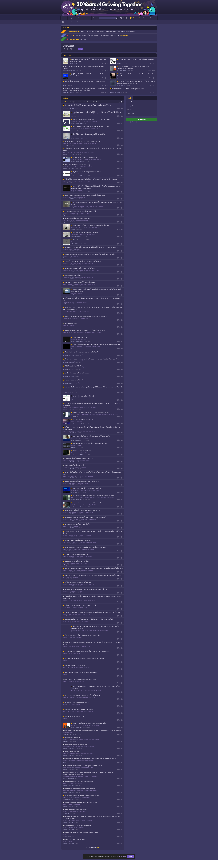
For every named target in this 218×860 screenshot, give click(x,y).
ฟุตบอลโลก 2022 (91, 600)
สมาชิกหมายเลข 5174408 (77, 507)
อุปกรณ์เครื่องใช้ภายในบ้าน (91, 497)
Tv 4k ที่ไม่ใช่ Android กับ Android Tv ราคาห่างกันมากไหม (81, 796)
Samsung (94, 121)
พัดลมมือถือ (82, 39)
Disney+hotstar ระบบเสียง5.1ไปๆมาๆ (75, 810)
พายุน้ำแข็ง (65, 222)
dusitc (64, 85)
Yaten (72, 348)
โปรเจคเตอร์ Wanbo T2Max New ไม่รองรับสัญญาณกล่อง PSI (91, 412)
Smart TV (79, 114)
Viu (79, 653)
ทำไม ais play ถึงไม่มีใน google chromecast (77, 826)
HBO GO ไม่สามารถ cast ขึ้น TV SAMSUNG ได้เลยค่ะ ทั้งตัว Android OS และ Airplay (97, 344)
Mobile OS (70, 107)
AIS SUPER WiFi (81, 206)
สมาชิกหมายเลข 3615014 (69, 514)
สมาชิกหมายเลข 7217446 (69, 676)
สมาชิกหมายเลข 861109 (76, 423)
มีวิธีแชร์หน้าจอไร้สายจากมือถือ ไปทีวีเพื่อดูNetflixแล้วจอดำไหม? (83, 261)
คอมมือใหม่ (65, 270)
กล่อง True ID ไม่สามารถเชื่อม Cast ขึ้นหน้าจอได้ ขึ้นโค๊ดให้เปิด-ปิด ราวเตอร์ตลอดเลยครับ (91, 247)
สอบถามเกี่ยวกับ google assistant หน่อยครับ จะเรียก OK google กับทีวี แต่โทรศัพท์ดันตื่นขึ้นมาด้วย (93, 568)
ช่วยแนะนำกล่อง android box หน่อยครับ (76, 554)
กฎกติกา (128, 122)
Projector (65, 107)
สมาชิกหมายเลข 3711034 (69, 409)
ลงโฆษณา (133, 122)
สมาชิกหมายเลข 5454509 (69, 251)
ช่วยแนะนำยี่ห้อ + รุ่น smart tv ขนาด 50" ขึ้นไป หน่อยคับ (81, 803)
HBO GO (85, 346)
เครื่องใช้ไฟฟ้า (110, 497)
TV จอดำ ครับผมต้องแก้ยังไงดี (82, 451)
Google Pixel (78, 646)
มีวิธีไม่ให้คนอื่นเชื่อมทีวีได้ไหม (73, 366)
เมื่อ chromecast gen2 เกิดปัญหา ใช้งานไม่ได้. (86, 232)
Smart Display (95, 227)
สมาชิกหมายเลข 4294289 (77, 692)
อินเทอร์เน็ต (65, 249)
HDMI (69, 704)
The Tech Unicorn (121, 70)
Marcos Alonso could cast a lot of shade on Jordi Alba (80, 672)
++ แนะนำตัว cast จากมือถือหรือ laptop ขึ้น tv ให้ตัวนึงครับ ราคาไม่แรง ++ (87, 651)
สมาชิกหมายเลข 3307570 (69, 822)
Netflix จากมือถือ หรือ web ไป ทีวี (74, 465)
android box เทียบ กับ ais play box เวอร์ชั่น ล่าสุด (78, 458)
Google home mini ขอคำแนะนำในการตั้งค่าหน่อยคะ (80, 789)
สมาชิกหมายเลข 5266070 (69, 806)
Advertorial (72, 78)
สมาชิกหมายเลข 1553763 (77, 341)
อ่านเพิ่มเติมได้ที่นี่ (121, 856)
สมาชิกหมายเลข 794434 (76, 727)
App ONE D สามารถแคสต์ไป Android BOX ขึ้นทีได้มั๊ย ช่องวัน (82, 695)
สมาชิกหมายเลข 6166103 (69, 521)
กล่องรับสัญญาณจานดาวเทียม (111, 414)
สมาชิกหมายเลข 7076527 (77, 454)
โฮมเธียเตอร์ (79, 504)
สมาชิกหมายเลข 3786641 (69, 313)
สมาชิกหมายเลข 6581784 (69, 720)
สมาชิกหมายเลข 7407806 (69, 528)
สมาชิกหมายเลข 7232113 (69, 662)
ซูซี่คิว (118, 78)
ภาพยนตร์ (98, 332)
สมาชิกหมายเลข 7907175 (69, 369)
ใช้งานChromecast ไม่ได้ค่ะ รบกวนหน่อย (85, 240)
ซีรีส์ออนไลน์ (80, 173)
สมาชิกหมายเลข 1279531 (69, 785)
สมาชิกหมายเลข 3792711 (69, 198)
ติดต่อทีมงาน (146, 122)
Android (77, 556)
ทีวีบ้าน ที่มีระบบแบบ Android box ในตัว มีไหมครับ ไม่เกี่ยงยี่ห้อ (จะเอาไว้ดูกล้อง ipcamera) (90, 179)
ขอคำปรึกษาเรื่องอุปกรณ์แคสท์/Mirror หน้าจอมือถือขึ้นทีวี (90, 723)
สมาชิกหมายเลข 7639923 (69, 478)
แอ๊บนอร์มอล (120, 85)
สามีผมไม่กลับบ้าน (75, 492)
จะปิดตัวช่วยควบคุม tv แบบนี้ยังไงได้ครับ (85, 157)
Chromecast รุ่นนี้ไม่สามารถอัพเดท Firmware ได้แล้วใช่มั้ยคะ (91, 225)
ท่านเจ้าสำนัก (66, 327)
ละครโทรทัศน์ (94, 776)
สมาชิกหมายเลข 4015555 (69, 586)
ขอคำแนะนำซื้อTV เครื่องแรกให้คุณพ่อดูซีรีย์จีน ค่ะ (79, 282)
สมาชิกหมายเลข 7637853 (69, 355)
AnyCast (91, 114)
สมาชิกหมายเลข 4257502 (69, 286)
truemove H (77, 354)
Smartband (65, 391)
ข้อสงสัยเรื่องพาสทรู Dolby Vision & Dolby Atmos (78, 709)
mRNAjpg (65, 648)
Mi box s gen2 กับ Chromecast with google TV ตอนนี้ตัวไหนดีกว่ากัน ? (85, 195)
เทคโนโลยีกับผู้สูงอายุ (85, 431)
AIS (87, 277)
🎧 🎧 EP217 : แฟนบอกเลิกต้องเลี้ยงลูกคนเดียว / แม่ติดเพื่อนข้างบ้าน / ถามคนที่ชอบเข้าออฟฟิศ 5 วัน (102, 31)
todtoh (64, 182)
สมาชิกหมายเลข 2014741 (69, 669)
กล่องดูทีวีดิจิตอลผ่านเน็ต (71, 751)
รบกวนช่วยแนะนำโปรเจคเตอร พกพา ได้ (76, 702)
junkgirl (73, 229)
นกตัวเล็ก (65, 836)
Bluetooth (74, 512)
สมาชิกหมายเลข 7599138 (69, 168)
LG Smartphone (81, 277)
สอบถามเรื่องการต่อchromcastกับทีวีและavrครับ (87, 503)
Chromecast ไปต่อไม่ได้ (80, 337)
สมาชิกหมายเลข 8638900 (69, 265)
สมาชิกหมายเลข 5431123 (69, 639)
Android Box (74, 128)
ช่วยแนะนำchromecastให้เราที (73, 380)
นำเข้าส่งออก (72, 646)
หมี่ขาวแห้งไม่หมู (75, 244)
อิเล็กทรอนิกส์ (74, 293)
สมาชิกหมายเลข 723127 (68, 461)
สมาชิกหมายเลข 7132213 (69, 655)
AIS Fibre (65, 166)
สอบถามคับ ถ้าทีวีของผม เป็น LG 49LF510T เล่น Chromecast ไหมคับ (84, 847)
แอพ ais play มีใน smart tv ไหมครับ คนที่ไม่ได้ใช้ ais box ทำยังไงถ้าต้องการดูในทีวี (89, 619)
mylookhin (73, 130)
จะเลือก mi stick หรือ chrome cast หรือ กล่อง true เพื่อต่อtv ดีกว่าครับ (85, 547)
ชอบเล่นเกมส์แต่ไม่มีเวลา (68, 799)
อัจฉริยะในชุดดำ (66, 616)
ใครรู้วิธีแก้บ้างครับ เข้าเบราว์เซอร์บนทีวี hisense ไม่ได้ (89, 134)
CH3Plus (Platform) (67, 776)
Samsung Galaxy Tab (74, 584)
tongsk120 (73, 447)
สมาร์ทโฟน (73, 114)
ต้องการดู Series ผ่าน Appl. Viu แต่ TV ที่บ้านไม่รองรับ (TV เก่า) (82, 141)
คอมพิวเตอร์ (78, 637)
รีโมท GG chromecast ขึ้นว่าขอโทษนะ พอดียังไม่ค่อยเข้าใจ (82, 635)
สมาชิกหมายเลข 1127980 (69, 334)
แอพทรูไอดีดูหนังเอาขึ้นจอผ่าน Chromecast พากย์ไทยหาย (81, 481)
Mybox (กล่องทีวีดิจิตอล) (85, 143)
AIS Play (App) (90, 166)
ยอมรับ (130, 856)
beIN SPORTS (76, 311)
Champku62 (65, 741)
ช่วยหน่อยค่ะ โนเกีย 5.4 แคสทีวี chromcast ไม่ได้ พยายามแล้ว (91, 436)
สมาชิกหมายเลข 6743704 (69, 362)
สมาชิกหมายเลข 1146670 (69, 706)
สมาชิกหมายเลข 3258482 (69, 609)
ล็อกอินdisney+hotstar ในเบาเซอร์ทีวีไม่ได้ (77, 524)
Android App (76, 166)
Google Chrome (74, 234)
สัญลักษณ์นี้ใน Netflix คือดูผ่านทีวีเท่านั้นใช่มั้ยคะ (87, 172)
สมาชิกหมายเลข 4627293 (69, 154)
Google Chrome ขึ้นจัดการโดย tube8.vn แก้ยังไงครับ (79, 268)
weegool (65, 579)
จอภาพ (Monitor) (89, 512)
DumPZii (119, 63)
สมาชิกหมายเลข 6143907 (69, 699)
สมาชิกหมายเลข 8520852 (77, 295)
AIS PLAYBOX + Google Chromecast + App (77, 165)
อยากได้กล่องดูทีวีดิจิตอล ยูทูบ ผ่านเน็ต (75, 744)
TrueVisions (66, 311)
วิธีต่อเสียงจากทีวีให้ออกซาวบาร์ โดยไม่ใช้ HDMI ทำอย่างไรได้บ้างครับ (94, 495)
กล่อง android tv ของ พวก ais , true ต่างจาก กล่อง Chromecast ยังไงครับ (85, 589)
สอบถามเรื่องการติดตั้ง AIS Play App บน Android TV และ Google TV (84, 81)
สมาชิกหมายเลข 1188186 (69, 558)
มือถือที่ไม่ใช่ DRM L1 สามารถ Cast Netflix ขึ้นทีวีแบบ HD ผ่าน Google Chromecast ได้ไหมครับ (92, 575)
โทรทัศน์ (98, 136)
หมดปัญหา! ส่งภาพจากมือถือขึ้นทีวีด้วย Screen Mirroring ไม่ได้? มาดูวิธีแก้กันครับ (97, 112)
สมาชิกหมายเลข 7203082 (69, 376)
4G (69, 354)
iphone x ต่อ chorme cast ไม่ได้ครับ (74, 840)
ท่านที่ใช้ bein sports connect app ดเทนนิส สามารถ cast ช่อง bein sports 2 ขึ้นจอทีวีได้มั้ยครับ (92, 730)
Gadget (85, 302)
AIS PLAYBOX (83, 166)
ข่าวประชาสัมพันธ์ (141, 119)
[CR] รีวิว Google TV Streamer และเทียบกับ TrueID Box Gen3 (91, 127)
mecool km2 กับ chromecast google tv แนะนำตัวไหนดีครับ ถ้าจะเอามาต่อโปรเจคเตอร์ (90, 758)
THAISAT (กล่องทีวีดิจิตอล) (98, 414)
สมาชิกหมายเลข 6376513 (69, 792)
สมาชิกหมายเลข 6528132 (69, 748)
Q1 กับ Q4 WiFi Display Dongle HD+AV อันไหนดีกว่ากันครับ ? (137, 59)
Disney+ (70, 526)
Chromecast (76, 107)
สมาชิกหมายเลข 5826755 (69, 769)
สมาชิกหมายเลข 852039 (68, 108)
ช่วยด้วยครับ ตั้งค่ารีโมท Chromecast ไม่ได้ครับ (87, 488)
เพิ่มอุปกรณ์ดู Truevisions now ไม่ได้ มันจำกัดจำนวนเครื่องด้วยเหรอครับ (85, 316)
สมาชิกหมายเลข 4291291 (69, 272)
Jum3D (64, 762)
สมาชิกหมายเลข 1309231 (77, 499)
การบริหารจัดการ (75, 542)
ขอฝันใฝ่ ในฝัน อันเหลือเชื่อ (69, 304)
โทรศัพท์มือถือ (96, 114)
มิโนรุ (64, 258)
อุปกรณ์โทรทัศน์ (92, 136)
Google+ (69, 542)
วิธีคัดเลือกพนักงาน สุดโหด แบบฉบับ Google (77, 540)
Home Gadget (81, 128)
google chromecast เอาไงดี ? (73, 275)
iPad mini (92, 152)
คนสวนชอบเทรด (73, 63)
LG (84, 197)
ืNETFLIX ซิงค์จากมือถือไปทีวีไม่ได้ (83, 420)
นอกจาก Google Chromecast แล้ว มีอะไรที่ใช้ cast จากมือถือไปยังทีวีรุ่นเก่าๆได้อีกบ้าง (89, 254)
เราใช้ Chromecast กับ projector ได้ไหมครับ (77, 582)
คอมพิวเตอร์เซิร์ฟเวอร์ (73, 270)
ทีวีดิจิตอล (74, 776)
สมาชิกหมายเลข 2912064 (69, 572)
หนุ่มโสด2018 (66, 813)
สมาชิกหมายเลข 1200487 (77, 440)
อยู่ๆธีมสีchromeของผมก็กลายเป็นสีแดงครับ (77, 373)
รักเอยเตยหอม (74, 632)
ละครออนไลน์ (87, 776)
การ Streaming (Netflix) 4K (72, 737)
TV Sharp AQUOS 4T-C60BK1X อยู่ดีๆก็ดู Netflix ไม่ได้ (128, 88)
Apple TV (80, 302)
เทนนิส (64, 732)
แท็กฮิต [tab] (129, 98)
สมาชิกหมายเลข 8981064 (77, 175)
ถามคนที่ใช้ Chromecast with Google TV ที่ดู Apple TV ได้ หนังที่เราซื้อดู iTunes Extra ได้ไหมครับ (93, 612)
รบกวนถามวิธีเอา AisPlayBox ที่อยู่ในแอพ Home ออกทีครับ (90, 443)
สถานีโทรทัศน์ (79, 697)
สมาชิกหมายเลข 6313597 (77, 208)
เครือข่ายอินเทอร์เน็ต (82, 241)
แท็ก (66, 22)
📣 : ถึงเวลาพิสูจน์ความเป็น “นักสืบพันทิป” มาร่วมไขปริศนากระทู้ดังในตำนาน (97, 35)
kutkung (65, 565)
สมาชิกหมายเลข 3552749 (69, 843)
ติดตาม (80, 49)
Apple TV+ (85, 614)
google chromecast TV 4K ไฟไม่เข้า (84, 396)
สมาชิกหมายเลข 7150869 (69, 623)
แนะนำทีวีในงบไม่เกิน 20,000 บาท (74, 665)
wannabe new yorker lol (68, 92)
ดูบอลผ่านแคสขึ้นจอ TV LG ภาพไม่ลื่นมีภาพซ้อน (78, 782)
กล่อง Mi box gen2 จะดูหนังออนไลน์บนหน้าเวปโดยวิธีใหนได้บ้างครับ (84, 330)
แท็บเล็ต (86, 584)
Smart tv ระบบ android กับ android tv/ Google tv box (80, 679)
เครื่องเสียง (73, 504)
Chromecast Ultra (82, 339)
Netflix (72, 354)
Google (64, 220)
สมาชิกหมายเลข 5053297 (69, 713)
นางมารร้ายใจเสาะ (67, 392)
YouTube (65, 535)
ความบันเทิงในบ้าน (87, 121)
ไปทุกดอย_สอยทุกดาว (76, 236)
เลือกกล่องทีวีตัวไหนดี (70, 323)
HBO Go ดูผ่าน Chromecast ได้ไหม (74, 716)
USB (97, 398)
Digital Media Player (102, 497)
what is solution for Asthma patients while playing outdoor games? (84, 658)
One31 (93, 697)
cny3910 (65, 551)
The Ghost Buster (67, 320)
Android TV (93, 128)
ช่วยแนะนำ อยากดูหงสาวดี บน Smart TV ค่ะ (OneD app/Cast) (91, 119)
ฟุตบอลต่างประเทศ (82, 600)
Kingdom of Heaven (115, 92)
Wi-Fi (69, 368)
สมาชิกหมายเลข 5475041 (69, 383)
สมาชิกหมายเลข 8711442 (77, 191)
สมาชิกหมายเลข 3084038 (69, 485)
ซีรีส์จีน (86, 483)
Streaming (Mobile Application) (101, 630)
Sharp (88, 213)
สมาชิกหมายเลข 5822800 (69, 544)
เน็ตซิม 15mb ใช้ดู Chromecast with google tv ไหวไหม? (81, 352)
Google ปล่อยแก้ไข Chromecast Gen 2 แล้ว (77, 218)
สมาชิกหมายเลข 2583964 (77, 123)
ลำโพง (72, 704)
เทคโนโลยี (84, 646)
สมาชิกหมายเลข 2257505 (77, 161)
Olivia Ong (65, 145)
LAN (70, 512)
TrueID (70, 311)
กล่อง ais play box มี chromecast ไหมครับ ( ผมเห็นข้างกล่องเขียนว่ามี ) (85, 517)
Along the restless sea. (68, 778)
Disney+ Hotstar (82, 811)
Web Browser (92, 234)
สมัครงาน (139, 122)
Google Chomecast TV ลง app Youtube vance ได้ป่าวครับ (81, 833)
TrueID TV (99, 128)
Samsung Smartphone (88, 790)
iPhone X (71, 841)
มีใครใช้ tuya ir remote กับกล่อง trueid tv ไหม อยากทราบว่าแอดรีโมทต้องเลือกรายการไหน (91, 359)
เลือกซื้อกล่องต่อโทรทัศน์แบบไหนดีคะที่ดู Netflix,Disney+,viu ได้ (83, 765)
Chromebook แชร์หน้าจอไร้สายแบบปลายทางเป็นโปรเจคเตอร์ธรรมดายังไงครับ (87, 105)
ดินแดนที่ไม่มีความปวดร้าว (69, 70)
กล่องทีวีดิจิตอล (88, 206)
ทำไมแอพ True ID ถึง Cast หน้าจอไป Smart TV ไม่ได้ (80, 605)
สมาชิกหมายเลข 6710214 (69, 537)
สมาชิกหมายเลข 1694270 (69, 602)
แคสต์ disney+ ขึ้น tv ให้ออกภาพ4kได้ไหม (76, 561)
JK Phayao (73, 416)
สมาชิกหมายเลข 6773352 (77, 138)
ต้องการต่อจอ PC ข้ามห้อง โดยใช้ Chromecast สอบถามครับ (82, 510)
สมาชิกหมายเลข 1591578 (69, 432)
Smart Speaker (83, 711)
